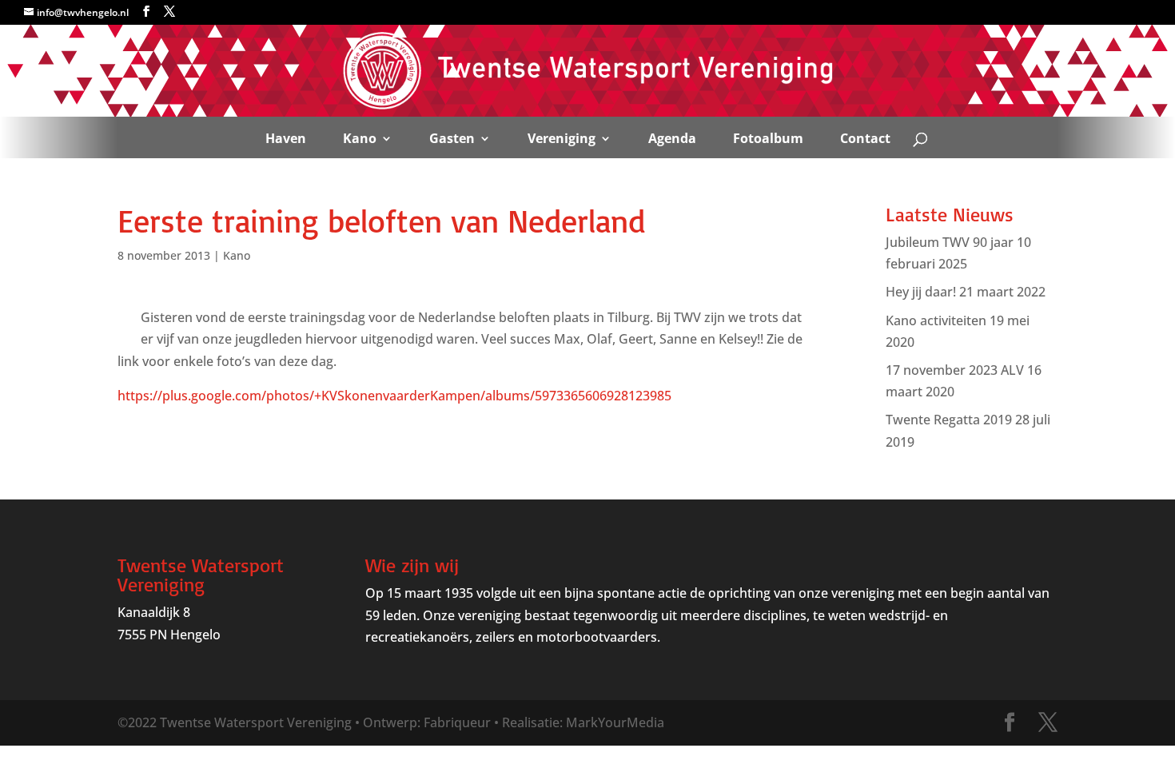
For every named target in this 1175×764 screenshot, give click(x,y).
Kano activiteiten (936, 320)
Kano (359, 138)
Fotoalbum (768, 138)
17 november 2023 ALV (955, 370)
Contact (865, 138)
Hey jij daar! (921, 291)
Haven (285, 138)
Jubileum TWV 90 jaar (950, 242)
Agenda (672, 138)
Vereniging (561, 138)
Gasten (452, 138)
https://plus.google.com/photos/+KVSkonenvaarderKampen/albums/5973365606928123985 (394, 395)
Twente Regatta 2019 (949, 419)
